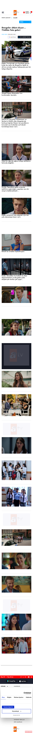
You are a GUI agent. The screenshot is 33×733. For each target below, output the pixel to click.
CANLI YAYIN (28, 732)
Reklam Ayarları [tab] (18, 697)
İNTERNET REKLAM (19, 719)
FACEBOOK (21, 677)
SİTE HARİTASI (18, 722)
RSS (31, 677)
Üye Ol (3, 676)
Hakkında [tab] (28, 697)
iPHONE (22, 681)
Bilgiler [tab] (9, 697)
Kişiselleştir (15, 711)
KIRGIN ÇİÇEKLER (6, 18)
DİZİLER (3, 686)
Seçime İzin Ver (16, 715)
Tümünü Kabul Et (8, 707)
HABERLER (17, 686)
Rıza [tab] (3, 697)
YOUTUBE (28, 677)
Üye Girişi (10, 676)
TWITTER (23, 677)
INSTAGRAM (25, 677)
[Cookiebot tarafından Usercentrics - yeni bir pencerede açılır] (23, 693)
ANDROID (11, 681)
